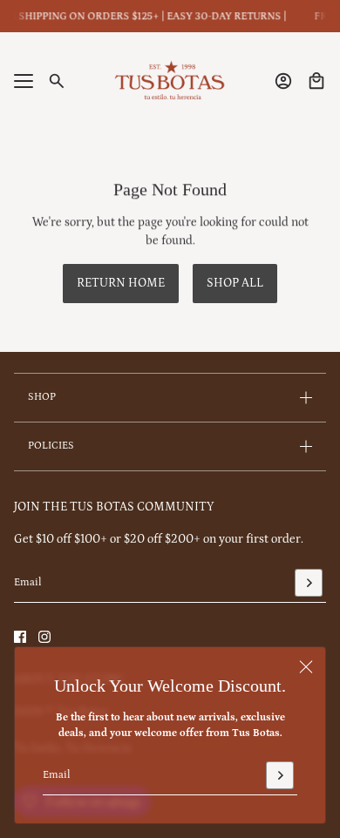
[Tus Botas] (170, 81)
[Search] (56, 81)
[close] (306, 666)
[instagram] (44, 636)
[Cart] (316, 81)
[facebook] (20, 636)
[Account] (283, 81)
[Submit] (280, 775)
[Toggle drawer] (23, 81)
